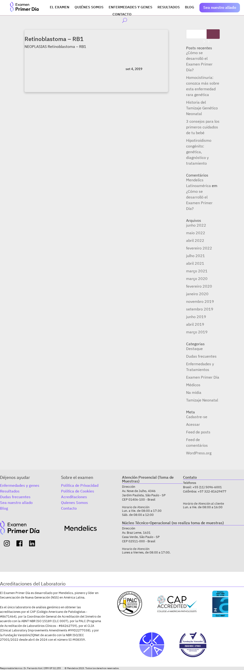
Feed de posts (198, 432)
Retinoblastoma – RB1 (54, 39)
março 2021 (197, 271)
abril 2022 (195, 240)
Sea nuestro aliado (219, 7)
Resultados (169, 7)
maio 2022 (195, 232)
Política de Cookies (77, 491)
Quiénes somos (89, 7)
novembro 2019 (200, 301)
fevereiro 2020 (199, 286)
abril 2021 (195, 263)
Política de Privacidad (79, 485)
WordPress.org (198, 453)
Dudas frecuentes (201, 356)
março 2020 (197, 278)
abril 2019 (195, 324)
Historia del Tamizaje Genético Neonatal (202, 108)
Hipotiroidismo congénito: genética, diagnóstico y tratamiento (198, 152)
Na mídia (193, 392)
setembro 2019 (199, 309)
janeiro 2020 (197, 293)
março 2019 (197, 332)
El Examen (59, 7)
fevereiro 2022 (199, 248)
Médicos (193, 384)
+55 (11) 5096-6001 (207, 487)
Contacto (122, 14)
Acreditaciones (74, 496)
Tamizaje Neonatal (202, 400)
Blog (189, 7)
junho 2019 (196, 316)
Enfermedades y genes (130, 7)
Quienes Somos (74, 502)
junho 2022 (196, 225)
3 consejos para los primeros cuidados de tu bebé (202, 127)
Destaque (194, 348)
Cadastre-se (196, 416)
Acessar (193, 424)
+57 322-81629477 (212, 491)
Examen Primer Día (202, 377)
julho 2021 (195, 255)
